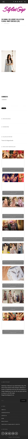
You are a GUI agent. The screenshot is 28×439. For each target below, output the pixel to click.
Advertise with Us (5, 412)
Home (2, 418)
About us (3, 409)
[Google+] (17, 1)
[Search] (24, 1)
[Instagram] (22, 1)
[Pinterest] (20, 1)
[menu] (3, 2)
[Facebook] (13, 1)
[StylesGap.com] (14, 9)
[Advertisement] (14, 39)
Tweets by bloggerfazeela (7, 140)
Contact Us (4, 415)
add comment (6, 23)
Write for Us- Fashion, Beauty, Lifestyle (10, 424)
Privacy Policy (4, 421)
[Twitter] (15, 1)
